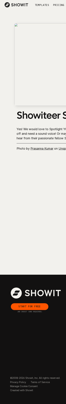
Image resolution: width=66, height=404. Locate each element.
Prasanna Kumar (41, 148)
